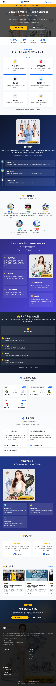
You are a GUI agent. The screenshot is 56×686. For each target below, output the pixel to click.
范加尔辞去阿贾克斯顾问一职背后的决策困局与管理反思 (36, 586)
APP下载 (4, 654)
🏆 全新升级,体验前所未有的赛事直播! (28, 6)
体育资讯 (4, 658)
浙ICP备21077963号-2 (21, 683)
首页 (4, 651)
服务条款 (31, 654)
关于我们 (4, 660)
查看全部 (50, 566)
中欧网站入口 (7, 672)
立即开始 (20, 28)
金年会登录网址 (7, 670)
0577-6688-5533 (7, 640)
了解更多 (38, 28)
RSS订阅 (31, 658)
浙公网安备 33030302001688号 (33, 683)
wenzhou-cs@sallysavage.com (10, 638)
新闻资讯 (4, 656)
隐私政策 (31, 651)
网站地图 (31, 656)
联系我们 (4, 662)
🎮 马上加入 (21, 618)
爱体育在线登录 (7, 674)
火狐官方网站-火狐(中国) (30, 681)
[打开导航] (4, 2)
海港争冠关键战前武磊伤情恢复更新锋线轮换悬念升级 (13, 586)
